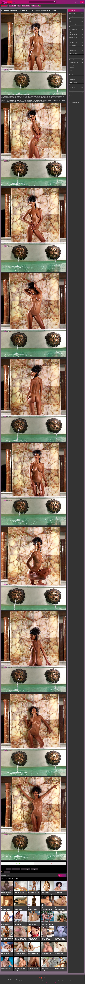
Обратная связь (26, 5)
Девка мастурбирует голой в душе (47, 954)
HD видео (71, 16)
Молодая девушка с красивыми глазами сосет (60, 938)
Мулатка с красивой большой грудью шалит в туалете (6, 908)
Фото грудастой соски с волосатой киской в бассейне (6, 969)
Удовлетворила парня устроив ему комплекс (20, 938)
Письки (70, 84)
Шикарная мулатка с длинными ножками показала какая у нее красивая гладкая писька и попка (47, 908)
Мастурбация (72, 92)
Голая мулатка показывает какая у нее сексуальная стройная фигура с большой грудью (47, 893)
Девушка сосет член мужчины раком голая (34, 969)
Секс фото (71, 90)
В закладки (6, 866)
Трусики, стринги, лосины (73, 56)
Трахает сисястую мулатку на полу (46, 938)
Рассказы (71, 95)
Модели (71, 32)
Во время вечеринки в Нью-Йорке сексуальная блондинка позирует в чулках (7, 938)
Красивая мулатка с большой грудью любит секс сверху (6, 893)
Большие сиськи (73, 42)
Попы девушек (72, 65)
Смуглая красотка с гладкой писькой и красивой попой (60, 908)
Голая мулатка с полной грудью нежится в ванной (19, 908)
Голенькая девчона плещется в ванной (20, 969)
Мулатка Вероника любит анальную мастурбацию (33, 923)
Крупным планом (73, 37)
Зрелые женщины (73, 82)
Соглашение (4, 5)
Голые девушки (16, 869)
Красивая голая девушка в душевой (6, 954)
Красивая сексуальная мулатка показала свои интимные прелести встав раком (34, 893)
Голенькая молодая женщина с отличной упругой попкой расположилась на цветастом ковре (20, 954)
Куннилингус (72, 76)
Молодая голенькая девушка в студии (33, 954)
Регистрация (75, 2)
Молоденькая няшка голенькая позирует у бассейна (47, 923)
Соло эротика (34, 869)
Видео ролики (72, 13)
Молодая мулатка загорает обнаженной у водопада (20, 893)
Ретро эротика (72, 26)
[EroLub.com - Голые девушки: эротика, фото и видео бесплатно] (11, 4)
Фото (70, 21)
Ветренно (57, 923)
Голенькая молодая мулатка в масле (33, 908)
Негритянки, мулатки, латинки (74, 73)
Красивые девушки (25, 869)
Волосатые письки (73, 48)
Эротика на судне (59, 968)
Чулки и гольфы (72, 45)
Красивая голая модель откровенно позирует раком (60, 954)
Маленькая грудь (73, 29)
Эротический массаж (74, 53)
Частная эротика (73, 34)
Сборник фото (72, 59)
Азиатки (9, 869)
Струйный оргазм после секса (19, 923)
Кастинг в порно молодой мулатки (5, 923)
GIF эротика (71, 18)
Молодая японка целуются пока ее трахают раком (32, 938)
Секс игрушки (72, 79)
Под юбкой (71, 67)
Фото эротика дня (73, 24)
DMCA (19, 5)
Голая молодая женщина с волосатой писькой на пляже (47, 969)
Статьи (70, 98)
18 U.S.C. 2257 (12, 5)
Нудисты (71, 70)
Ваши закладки (36, 5)
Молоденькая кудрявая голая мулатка (59, 893)
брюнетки (7, 871)
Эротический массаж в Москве (33, 982)
